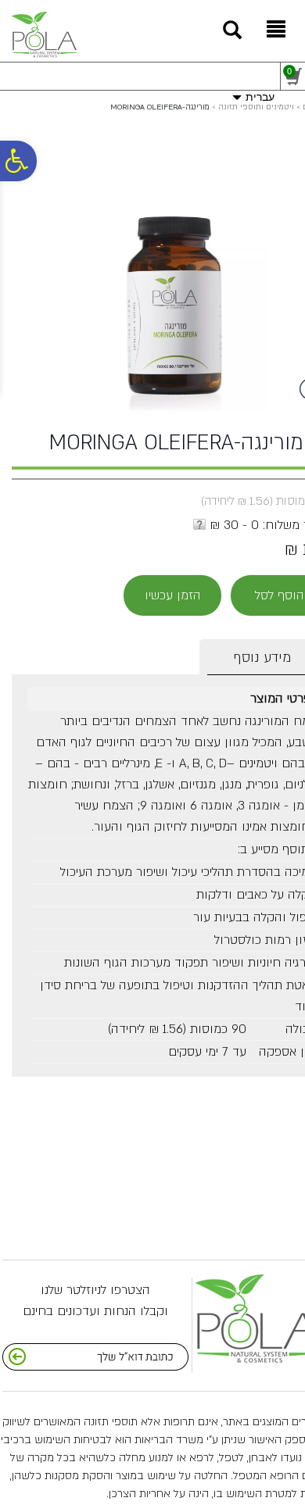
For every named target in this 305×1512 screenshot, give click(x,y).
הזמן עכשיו (173, 595)
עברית (260, 97)
